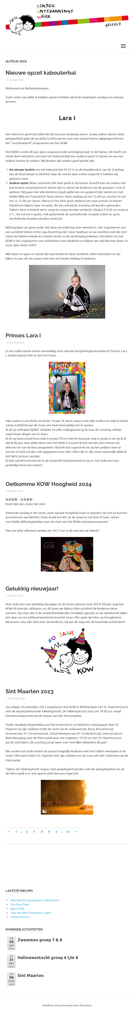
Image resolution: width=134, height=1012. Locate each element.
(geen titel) (17, 908)
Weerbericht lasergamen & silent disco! (34, 900)
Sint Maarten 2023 (30, 691)
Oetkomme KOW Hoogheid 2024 (49, 484)
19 (67, 831)
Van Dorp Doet (19, 904)
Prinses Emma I (19, 916)
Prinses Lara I (23, 335)
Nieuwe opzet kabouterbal (41, 72)
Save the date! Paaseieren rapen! (30, 912)
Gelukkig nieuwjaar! (32, 588)
